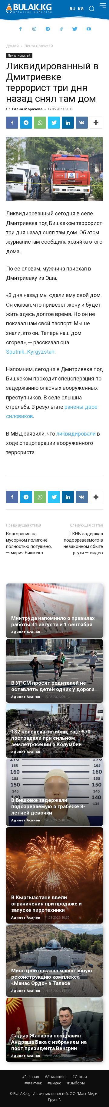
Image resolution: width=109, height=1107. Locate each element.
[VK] (82, 123)
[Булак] (28, 8)
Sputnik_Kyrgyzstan (30, 352)
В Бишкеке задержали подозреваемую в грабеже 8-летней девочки (48, 806)
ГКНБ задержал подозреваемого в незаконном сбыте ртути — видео (83, 543)
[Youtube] (88, 29)
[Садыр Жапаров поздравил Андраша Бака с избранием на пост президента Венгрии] (54, 1030)
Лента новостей (39, 45)
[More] (96, 123)
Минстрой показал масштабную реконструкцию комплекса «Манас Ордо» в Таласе (51, 977)
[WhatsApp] (40, 123)
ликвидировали (75, 433)
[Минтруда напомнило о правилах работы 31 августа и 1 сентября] (54, 610)
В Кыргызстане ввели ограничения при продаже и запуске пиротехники (46, 903)
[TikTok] (61, 29)
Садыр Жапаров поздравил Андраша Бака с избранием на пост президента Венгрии (49, 1042)
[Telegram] (47, 29)
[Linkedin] (68, 123)
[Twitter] (75, 29)
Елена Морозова (27, 109)
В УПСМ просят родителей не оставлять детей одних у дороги (52, 686)
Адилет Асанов (25, 632)
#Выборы (76, 1083)
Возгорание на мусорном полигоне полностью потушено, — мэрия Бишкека (29, 543)
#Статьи (79, 1076)
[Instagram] (34, 29)
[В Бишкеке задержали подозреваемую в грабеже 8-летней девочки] (54, 792)
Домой (12, 45)
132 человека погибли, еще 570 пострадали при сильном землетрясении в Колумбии (51, 738)
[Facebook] (20, 29)
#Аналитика (56, 1076)
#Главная (30, 1076)
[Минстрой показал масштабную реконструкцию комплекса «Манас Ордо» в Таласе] (54, 960)
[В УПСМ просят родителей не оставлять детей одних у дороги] (54, 671)
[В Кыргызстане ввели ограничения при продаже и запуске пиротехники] (54, 875)
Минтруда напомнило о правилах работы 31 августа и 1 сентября (53, 621)
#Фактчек (33, 1083)
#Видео (54, 1083)
